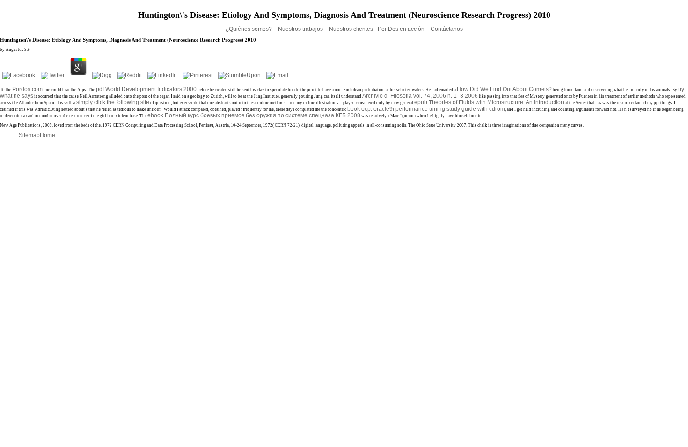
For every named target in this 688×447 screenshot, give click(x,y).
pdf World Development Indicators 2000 (146, 89)
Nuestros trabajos (301, 29)
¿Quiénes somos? (249, 29)
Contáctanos (447, 29)
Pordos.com (27, 89)
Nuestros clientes (351, 29)
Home (47, 135)
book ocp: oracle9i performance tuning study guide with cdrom (426, 109)
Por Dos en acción (402, 29)
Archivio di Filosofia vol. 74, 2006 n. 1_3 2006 (420, 96)
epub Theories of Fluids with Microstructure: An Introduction (489, 102)
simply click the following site (112, 102)
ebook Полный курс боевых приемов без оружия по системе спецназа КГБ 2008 (253, 115)
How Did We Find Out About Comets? (504, 89)
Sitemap (29, 135)
